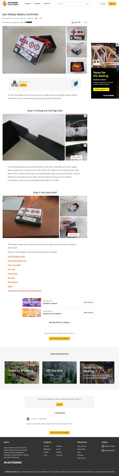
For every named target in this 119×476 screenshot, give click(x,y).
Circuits (15, 18)
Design (46, 452)
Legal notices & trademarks (104, 472)
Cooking (59, 446)
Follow (23, 85)
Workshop (47, 449)
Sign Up (112, 4)
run (9, 269)
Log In (103, 4)
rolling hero (13, 290)
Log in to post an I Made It (59, 338)
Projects (28, 4)
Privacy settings (55, 472)
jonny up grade (14, 265)
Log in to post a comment (60, 433)
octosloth (7, 18)
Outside (59, 452)
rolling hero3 (35, 290)
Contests (37, 4)
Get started (81, 449)
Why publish (81, 446)
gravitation (12, 273)
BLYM (10, 286)
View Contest (88, 302)
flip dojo (11, 277)
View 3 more (76, 157)
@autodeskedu (109, 450)
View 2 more (73, 235)
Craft (45, 455)
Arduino (23, 18)
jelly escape (13, 282)
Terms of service (27, 472)
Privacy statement (41, 472)
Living (58, 449)
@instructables (109, 446)
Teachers (47, 4)
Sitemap (80, 455)
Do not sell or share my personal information (78, 472)
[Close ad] (117, 44)
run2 (13, 269)
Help (79, 452)
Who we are (81, 458)
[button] (86, 22)
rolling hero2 (24, 290)
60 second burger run (17, 260)
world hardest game (16, 256)
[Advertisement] (105, 71)
